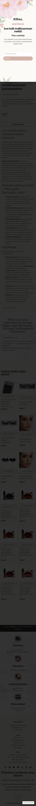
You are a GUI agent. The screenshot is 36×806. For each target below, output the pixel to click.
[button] (28, 802)
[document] (18, 403)
